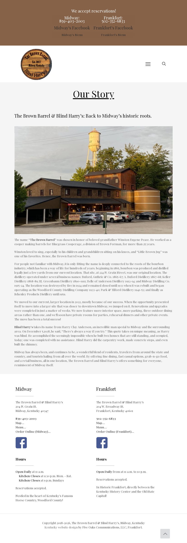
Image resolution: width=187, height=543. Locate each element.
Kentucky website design (61, 527)
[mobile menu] (148, 64)
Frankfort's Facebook (113, 28)
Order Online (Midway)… (33, 431)
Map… (20, 423)
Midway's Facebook (72, 28)
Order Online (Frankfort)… (115, 431)
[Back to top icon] (165, 533)
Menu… (21, 427)
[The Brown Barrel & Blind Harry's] (36, 64)
